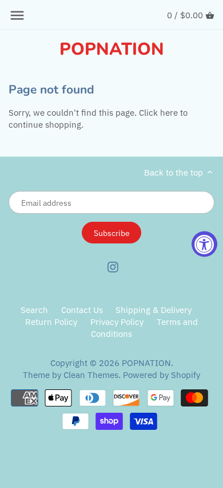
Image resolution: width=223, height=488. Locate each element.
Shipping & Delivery (154, 309)
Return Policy (52, 321)
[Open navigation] (17, 15)
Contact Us (82, 309)
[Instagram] (112, 266)
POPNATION (111, 49)
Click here (158, 112)
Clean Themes (90, 374)
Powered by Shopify (161, 374)
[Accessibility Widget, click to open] (204, 244)
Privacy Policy (117, 321)
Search (34, 309)
